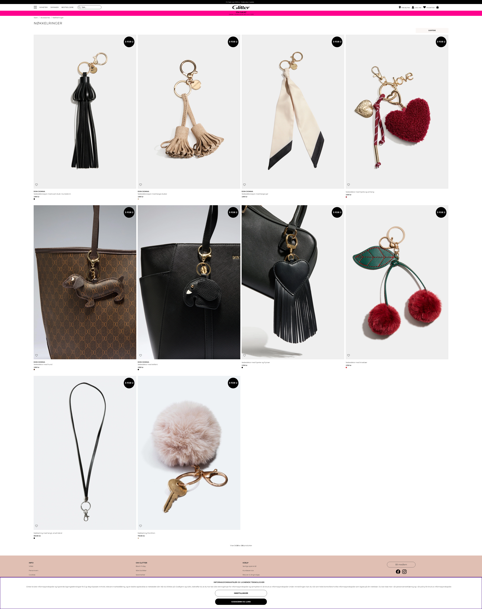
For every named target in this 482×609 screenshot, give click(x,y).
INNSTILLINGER (241, 593)
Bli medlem (401, 564)
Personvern (33, 570)
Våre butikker (141, 570)
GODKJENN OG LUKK (241, 602)
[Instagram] (404, 573)
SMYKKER (54, 7)
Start (36, 18)
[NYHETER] (432, 30)
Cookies (32, 575)
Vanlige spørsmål (249, 566)
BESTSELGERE (68, 7)
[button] (417, 7)
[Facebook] (398, 573)
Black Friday (141, 566)
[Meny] (36, 7)
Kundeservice (248, 570)
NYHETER (43, 7)
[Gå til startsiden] (241, 7)
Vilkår (31, 566)
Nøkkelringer (58, 18)
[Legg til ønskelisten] (36, 185)
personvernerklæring (405, 587)
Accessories (45, 18)
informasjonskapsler (443, 587)
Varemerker (140, 575)
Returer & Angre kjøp (251, 575)
